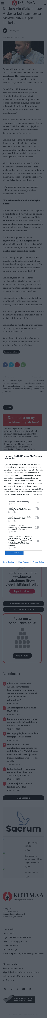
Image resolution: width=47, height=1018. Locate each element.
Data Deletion (8, 562)
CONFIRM (14, 553)
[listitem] (23, 502)
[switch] (37, 508)
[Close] (41, 456)
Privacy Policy (38, 562)
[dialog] (23, 509)
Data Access (23, 562)
